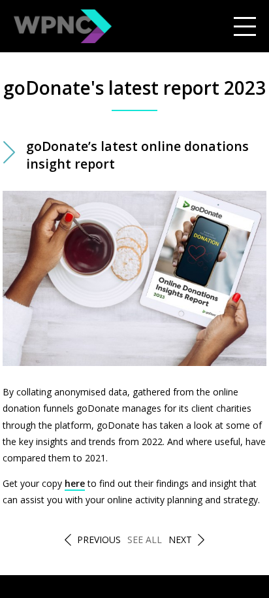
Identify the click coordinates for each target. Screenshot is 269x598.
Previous (99, 539)
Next (180, 539)
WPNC (63, 26)
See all (144, 539)
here (75, 483)
